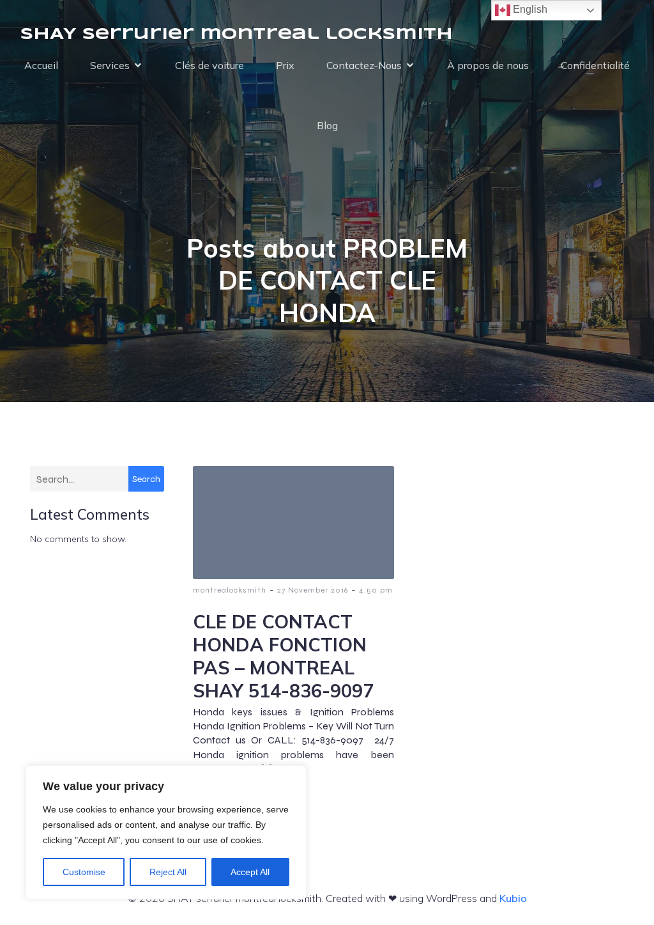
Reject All (167, 872)
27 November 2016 (312, 590)
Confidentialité (595, 65)
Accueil (41, 65)
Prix (285, 65)
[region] (166, 832)
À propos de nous (488, 65)
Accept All (250, 872)
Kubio (513, 898)
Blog (327, 125)
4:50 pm (376, 590)
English (528, 9)
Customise (84, 872)
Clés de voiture (209, 65)
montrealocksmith (229, 590)
